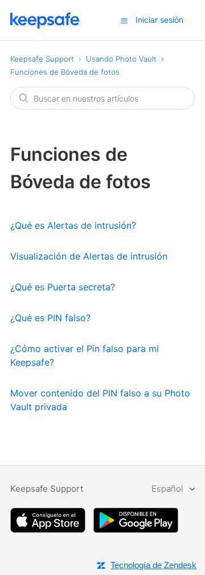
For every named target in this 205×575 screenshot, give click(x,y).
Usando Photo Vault (122, 58)
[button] (124, 21)
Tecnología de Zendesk (153, 565)
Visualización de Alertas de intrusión (88, 256)
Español (168, 488)
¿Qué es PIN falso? (50, 317)
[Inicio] (45, 25)
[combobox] (102, 98)
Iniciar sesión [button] (159, 20)
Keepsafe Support (42, 58)
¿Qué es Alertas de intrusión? (73, 225)
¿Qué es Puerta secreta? (62, 287)
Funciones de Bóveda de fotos (65, 71)
